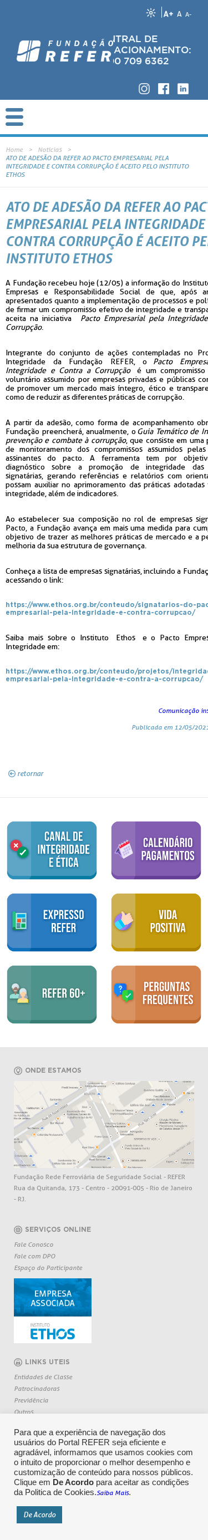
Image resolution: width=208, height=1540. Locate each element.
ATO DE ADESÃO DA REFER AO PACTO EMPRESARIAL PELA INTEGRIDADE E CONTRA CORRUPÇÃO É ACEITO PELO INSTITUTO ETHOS (97, 166)
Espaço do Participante (48, 1267)
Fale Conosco (33, 1244)
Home (14, 149)
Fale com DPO (34, 1256)
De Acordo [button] (39, 1514)
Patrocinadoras (36, 1388)
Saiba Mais (113, 1492)
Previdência (31, 1400)
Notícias (50, 149)
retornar (30, 773)
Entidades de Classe (43, 1377)
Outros (23, 1412)
